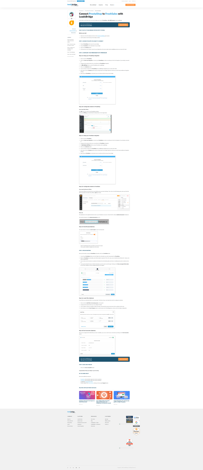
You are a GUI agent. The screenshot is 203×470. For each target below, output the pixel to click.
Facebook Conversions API (82, 422)
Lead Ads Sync (80, 419)
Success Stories (70, 426)
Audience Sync (80, 420)
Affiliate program (107, 420)
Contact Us (134, 1)
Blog (92, 420)
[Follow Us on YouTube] (76, 467)
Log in (130, 1)
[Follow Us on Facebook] (67, 467)
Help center (107, 422)
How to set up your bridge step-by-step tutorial (70, 40)
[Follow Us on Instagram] (70, 467)
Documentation (73, 30)
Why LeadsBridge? (93, 4)
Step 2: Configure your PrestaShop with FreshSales (71, 49)
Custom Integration (81, 426)
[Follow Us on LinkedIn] (73, 467)
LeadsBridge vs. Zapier (95, 422)
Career (68, 424)
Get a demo (93, 419)
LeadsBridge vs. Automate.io (95, 424)
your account (91, 383)
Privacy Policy (69, 422)
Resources (112, 4)
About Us (69, 419)
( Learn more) (98, 192)
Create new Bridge (101, 35)
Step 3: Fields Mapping (71, 52)
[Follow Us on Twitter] (79, 467)
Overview (74, 29)
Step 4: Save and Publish (71, 54)
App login (106, 419)
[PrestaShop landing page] (71, 14)
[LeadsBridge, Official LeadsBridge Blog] (72, 4)
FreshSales (83, 380)
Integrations (101, 4)
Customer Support (125, 1)
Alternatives (73, 32)
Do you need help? (70, 56)
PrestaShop (83, 379)
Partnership (93, 426)
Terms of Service (70, 420)
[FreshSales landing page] (71, 23)
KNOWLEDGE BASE (89, 381)
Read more (81, 404)
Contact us (106, 424)
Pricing (106, 4)
